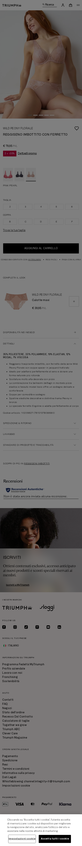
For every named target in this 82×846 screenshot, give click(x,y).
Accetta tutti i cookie (55, 838)
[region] (41, 830)
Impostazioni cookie (22, 838)
